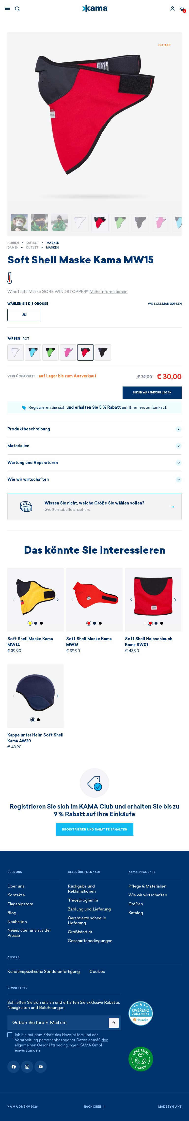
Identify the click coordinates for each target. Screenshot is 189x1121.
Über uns (15, 886)
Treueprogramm (83, 900)
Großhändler (80, 931)
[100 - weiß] (15, 352)
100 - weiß (144, 623)
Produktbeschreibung (28, 429)
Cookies (97, 971)
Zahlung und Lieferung (89, 909)
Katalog (135, 912)
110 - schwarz (41, 623)
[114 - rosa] (68, 352)
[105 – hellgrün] (50, 352)
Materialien (18, 446)
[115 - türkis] (33, 352)
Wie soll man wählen (165, 304)
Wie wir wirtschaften (28, 479)
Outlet (32, 243)
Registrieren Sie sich (46, 407)
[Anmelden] (172, 8)
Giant (177, 1106)
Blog (11, 912)
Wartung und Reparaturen (32, 462)
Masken (53, 243)
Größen (135, 904)
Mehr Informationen (108, 291)
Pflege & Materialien (147, 886)
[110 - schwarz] (103, 352)
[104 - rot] (85, 352)
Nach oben (92, 1106)
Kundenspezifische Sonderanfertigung (43, 971)
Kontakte (16, 895)
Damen (12, 247)
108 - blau (35, 623)
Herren (13, 243)
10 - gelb (30, 623)
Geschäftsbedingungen (90, 940)
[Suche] (17, 8)
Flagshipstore (20, 904)
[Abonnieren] (114, 1023)
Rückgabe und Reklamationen (82, 889)
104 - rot (88, 623)
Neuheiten (17, 921)
